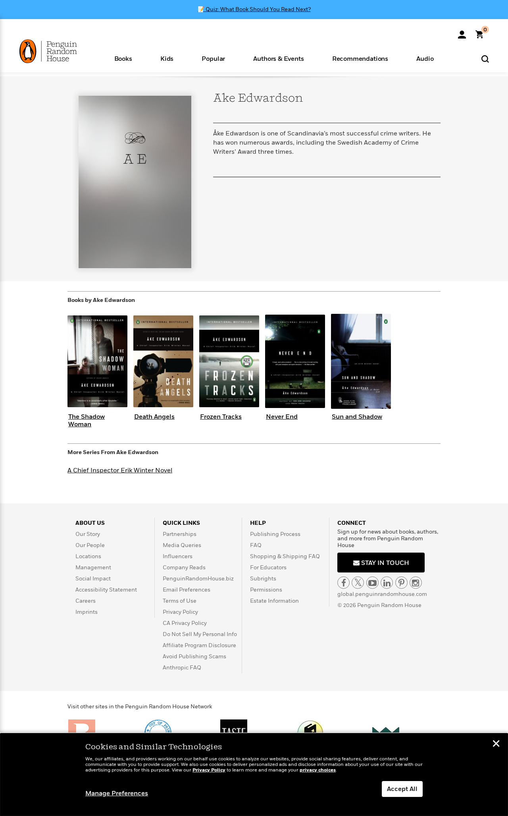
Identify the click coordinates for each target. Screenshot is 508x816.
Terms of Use (179, 601)
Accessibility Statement (106, 590)
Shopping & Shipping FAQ (285, 556)
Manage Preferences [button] (116, 793)
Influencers (177, 556)
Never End (282, 416)
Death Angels (154, 416)
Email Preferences (186, 590)
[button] (123, 58)
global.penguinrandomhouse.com (382, 594)
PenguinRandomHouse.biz (198, 578)
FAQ (256, 545)
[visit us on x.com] (358, 582)
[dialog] (254, 774)
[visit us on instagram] (416, 582)
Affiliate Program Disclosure (199, 645)
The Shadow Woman (86, 420)
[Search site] (485, 58)
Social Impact (93, 578)
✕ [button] (496, 744)
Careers (85, 601)
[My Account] (462, 32)
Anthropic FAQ (182, 667)
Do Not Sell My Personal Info (200, 634)
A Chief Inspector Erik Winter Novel (119, 470)
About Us (90, 523)
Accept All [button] (402, 789)
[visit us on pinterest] (401, 582)
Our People (90, 545)
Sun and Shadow (357, 416)
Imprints (86, 612)
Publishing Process (275, 534)
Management (93, 567)
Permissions (266, 590)
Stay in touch (384, 563)
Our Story (87, 534)
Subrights (263, 578)
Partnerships (179, 534)
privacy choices (318, 770)
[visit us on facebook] (343, 582)
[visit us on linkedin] (387, 582)
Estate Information (274, 601)
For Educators (268, 567)
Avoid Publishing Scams (194, 656)
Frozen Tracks (221, 416)
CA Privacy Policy (185, 623)
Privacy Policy (180, 612)
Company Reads (184, 567)
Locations (88, 556)
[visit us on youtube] (372, 582)
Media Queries (182, 545)
